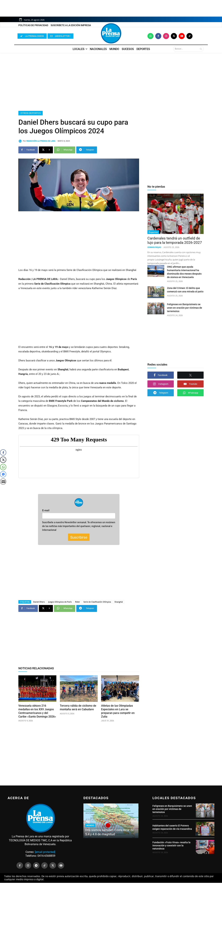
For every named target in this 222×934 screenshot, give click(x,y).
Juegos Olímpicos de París (60, 601)
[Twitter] (174, 36)
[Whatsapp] (150, 36)
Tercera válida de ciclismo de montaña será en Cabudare (78, 707)
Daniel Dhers (39, 601)
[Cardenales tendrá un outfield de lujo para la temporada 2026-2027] (175, 214)
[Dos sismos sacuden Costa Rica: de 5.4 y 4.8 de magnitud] (110, 820)
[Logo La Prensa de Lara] (111, 33)
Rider (77, 601)
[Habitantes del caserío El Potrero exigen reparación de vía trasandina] (205, 829)
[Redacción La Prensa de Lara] (20, 141)
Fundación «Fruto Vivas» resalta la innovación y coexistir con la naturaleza (171, 845)
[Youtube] (182, 36)
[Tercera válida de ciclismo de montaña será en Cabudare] (79, 688)
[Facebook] (158, 36)
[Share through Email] (3, 481)
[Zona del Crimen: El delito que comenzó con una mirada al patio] (155, 292)
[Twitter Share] (3, 460)
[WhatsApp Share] (3, 467)
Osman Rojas (154, 247)
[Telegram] (36, 865)
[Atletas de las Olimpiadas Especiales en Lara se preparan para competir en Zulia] (120, 688)
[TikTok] (44, 865)
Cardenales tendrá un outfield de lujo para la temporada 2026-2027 (174, 240)
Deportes (153, 232)
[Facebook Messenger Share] (3, 474)
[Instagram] (166, 36)
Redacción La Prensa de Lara (40, 141)
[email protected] (45, 852)
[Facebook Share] (3, 452)
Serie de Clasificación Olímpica (97, 601)
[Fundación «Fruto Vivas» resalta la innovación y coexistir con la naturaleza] (205, 847)
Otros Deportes (30, 113)
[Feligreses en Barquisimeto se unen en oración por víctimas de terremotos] (155, 308)
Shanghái (118, 601)
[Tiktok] (189, 36)
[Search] (200, 49)
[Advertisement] (111, 82)
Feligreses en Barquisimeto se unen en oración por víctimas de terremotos (184, 308)
